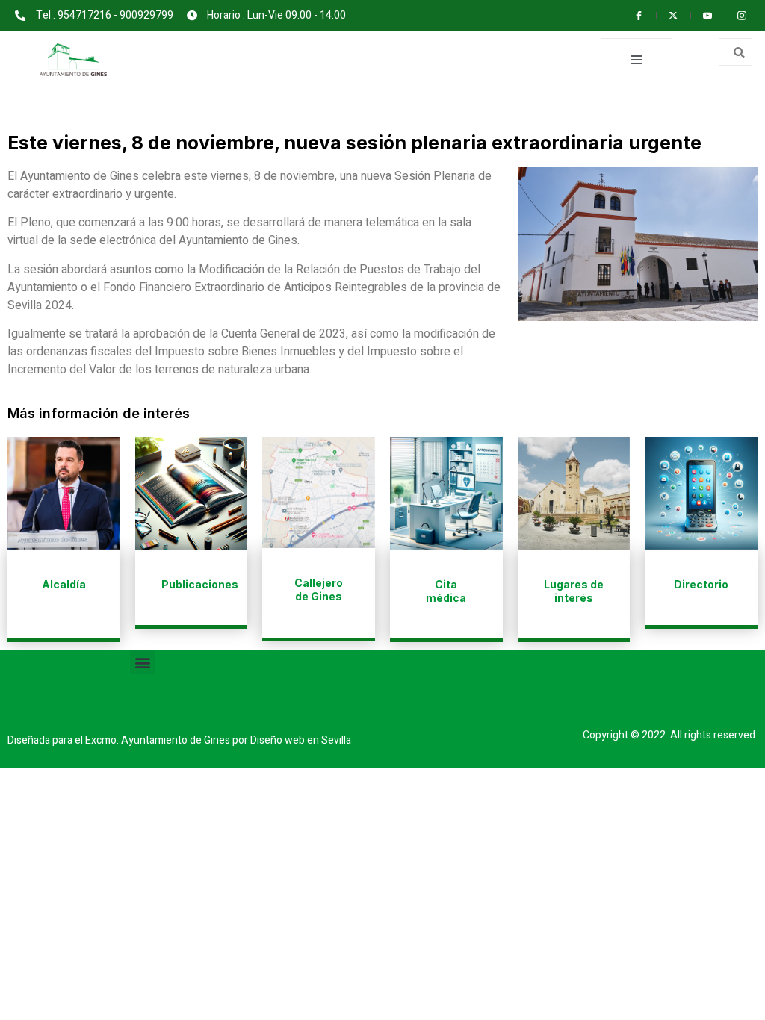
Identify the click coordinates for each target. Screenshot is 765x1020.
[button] (142, 662)
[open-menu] (636, 59)
